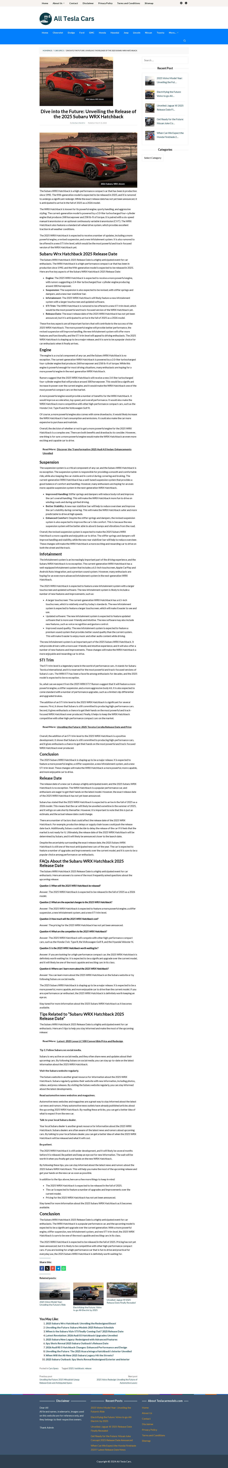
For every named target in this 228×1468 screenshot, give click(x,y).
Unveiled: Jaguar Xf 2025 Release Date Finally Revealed (121, 1301)
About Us (147, 1413)
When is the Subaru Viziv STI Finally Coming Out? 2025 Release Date (84, 1331)
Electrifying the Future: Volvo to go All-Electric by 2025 (87, 1308)
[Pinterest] (181, 3)
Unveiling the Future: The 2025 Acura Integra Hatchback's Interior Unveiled (89, 1351)
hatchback (79, 1368)
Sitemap (146, 1440)
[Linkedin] (186, 3)
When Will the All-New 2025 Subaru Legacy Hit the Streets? (80, 1355)
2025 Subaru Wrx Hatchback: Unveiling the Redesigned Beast (81, 1323)
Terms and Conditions (153, 1435)
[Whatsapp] (63, 1268)
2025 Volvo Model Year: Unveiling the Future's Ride (53, 1303)
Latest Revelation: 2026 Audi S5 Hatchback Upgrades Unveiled (82, 1335)
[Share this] (42, 1268)
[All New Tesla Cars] (67, 18)
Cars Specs (53, 1368)
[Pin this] (52, 1268)
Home (145, 1407)
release (88, 1368)
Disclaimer (147, 1424)
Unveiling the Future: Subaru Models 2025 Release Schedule (80, 1327)
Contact (146, 1418)
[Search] (184, 40)
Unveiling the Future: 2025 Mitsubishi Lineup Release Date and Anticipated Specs (60, 1379)
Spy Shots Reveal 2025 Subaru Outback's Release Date (77, 1343)
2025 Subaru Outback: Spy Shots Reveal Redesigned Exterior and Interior (88, 1359)
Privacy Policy (149, 1429)
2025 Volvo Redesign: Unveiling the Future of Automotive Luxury (117, 1379)
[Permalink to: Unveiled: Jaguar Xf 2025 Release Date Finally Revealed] (122, 1290)
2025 (71, 1368)
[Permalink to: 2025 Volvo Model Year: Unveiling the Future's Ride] (55, 1291)
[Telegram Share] (58, 1268)
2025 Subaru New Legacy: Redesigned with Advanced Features (81, 1339)
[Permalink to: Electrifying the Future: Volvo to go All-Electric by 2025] (88, 1293)
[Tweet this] (47, 1268)
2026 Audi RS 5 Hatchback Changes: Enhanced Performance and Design (86, 1347)
